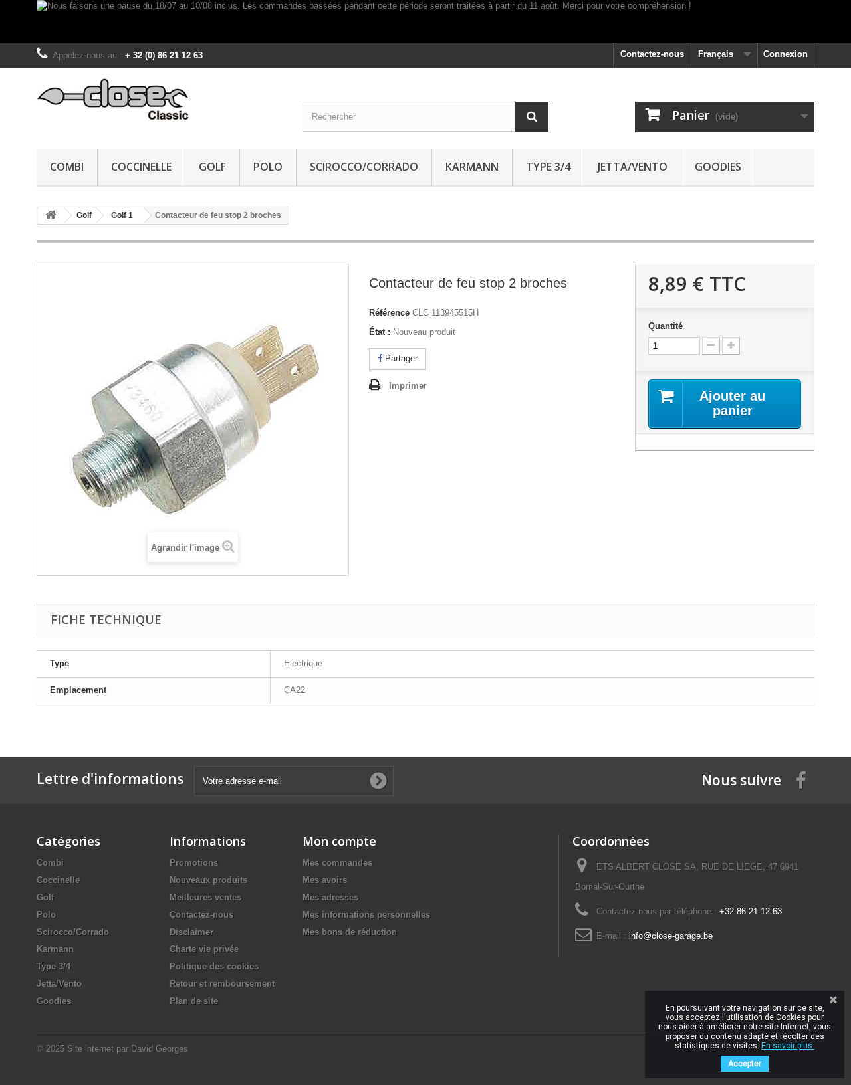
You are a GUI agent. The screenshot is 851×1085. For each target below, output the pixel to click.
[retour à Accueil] (50, 215)
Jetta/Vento (633, 166)
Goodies (718, 166)
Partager (400, 358)
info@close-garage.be (671, 936)
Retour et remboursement (222, 984)
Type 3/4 (548, 166)
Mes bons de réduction (350, 932)
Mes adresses (330, 897)
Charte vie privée (204, 949)
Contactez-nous (652, 54)
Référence (389, 313)
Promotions (194, 863)
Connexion (785, 54)
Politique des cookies (214, 966)
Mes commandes (337, 863)
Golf (212, 166)
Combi (67, 166)
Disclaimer (191, 932)
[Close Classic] (160, 100)
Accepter (744, 1063)
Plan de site (194, 1001)
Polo (268, 166)
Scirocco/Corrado (364, 166)
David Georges (159, 1049)
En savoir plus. (787, 1045)
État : (379, 332)
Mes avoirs (325, 880)
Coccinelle (141, 166)
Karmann (472, 166)
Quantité (665, 326)
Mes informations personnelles (366, 915)
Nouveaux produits (208, 880)
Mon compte (339, 841)
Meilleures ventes (205, 897)
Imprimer (408, 386)
